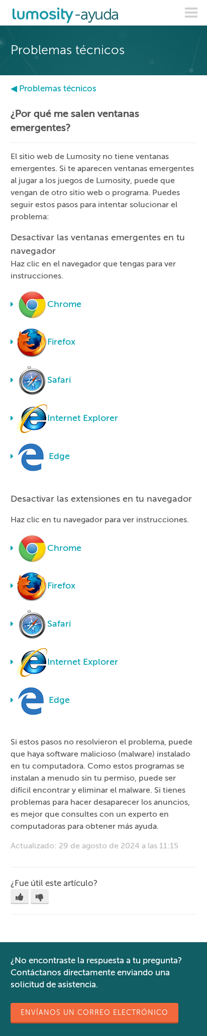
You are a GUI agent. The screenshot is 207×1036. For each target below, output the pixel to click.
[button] (20, 896)
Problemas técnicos (57, 88)
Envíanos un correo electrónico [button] (94, 1012)
